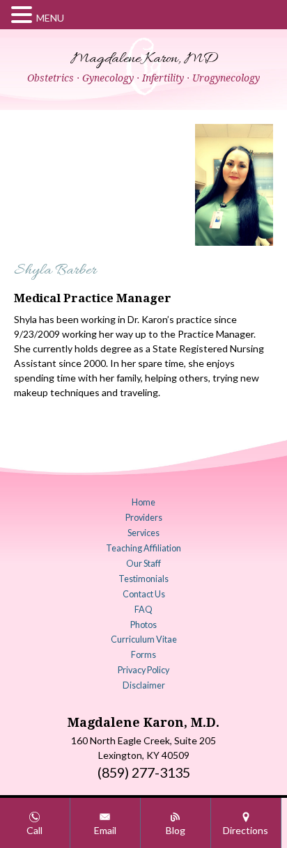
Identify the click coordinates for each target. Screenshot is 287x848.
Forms (143, 655)
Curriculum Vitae (144, 639)
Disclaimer (144, 685)
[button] (23, 15)
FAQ (143, 609)
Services (143, 533)
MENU (50, 18)
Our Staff (143, 563)
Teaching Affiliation (143, 548)
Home (143, 502)
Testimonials (143, 579)
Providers (143, 517)
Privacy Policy (143, 670)
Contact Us (144, 594)
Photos (143, 625)
